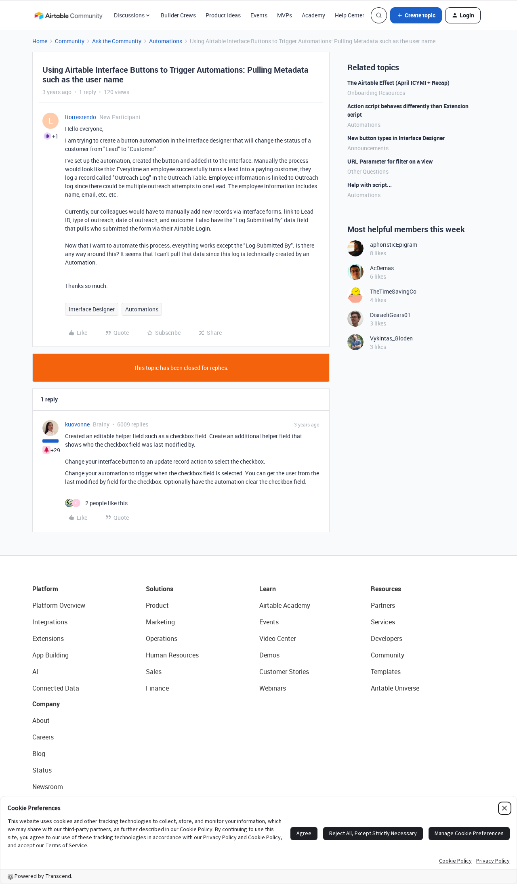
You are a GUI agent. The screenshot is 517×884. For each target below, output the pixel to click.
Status (42, 770)
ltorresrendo (80, 117)
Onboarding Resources (376, 93)
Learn (267, 588)
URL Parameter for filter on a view (390, 161)
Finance (157, 688)
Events (258, 15)
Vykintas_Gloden (391, 338)
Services (383, 621)
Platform (45, 588)
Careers (43, 737)
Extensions (48, 638)
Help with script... (369, 185)
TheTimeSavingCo (393, 291)
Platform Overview (58, 605)
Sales (154, 671)
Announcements (368, 148)
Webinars (272, 688)
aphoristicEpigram (393, 244)
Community (69, 41)
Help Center (349, 15)
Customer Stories (284, 671)
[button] (416, 15)
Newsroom (47, 786)
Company (46, 703)
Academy (313, 15)
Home (39, 41)
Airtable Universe (395, 688)
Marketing (160, 621)
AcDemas (382, 268)
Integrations (49, 621)
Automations (165, 41)
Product (157, 605)
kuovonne (77, 424)
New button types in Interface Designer (396, 138)
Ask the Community (116, 41)
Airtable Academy (284, 605)
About (41, 720)
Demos (269, 655)
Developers (386, 638)
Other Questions (368, 171)
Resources (386, 588)
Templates (386, 671)
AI (35, 671)
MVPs (284, 15)
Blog (38, 753)
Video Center (277, 638)
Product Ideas (223, 15)
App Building (50, 655)
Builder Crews (178, 15)
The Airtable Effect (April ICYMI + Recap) (398, 82)
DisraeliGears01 (390, 315)
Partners (383, 605)
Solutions (159, 588)
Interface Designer (92, 309)
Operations (161, 638)
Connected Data (55, 688)
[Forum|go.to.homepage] (68, 15)
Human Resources (172, 655)
